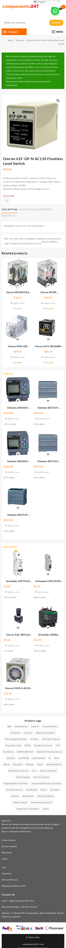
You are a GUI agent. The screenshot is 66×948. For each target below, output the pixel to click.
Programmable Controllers (16, 783)
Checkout (6, 873)
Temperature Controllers (27, 809)
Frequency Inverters (43, 745)
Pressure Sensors (41, 777)
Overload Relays (54, 764)
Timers (45, 809)
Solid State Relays (45, 796)
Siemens (15, 796)
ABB (9, 726)
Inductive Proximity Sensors (50, 752)
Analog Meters (21, 726)
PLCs (34, 771)
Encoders (34, 739)
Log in (5, 858)
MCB (56, 758)
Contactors (15, 733)
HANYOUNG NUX (25, 752)
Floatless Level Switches (49, 238)
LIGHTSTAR (23, 758)
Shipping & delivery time (14, 886)
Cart (4, 867)
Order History (9, 840)
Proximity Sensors (14, 790)
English (41, 2)
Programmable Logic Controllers (46, 783)
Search (56, 22)
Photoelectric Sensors (18, 771)
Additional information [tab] (35, 209)
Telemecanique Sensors (41, 802)
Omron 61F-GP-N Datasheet (29, 226)
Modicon (30, 764)
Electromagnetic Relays (16, 739)
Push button (31, 790)
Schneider (54, 790)
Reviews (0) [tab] (9, 215)
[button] (58, 101)
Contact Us (8, 894)
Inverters (11, 758)
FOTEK (28, 745)
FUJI (58, 745)
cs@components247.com (21, 900)
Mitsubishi (18, 764)
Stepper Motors (20, 802)
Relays (44, 790)
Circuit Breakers (50, 726)
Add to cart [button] (13, 418)
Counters (28, 733)
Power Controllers (48, 771)
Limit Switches (39, 758)
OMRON (53, 241)
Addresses (7, 852)
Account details (9, 846)
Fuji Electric (8, 752)
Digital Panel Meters (45, 733)
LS (50, 758)
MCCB (7, 764)
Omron (38, 243)
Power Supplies (23, 777)
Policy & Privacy (10, 879)
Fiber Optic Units (13, 745)
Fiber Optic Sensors (51, 739)
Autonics (35, 726)
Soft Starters (28, 796)
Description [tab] (9, 209)
